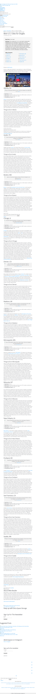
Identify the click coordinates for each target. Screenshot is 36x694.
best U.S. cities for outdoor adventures (12, 276)
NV (34, 682)
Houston (28, 687)
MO (31, 682)
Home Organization (3, 23)
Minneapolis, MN (23, 53)
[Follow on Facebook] (5, 610)
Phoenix (25, 687)
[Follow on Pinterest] (12, 610)
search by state (5, 15)
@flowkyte (19, 139)
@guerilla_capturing (19, 266)
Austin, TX (8, 55)
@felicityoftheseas (19, 462)
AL (1, 682)
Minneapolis (18, 352)
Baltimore (15, 687)
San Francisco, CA (23, 60)
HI (13, 682)
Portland (7, 470)
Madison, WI (8, 61)
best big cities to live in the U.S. (14, 353)
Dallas (31, 687)
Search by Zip (6, 215)
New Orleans (6, 430)
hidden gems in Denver (24, 279)
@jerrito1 (19, 91)
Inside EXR (2, 24)
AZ (2, 682)
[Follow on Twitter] (7, 610)
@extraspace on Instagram (13, 640)
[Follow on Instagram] (10, 610)
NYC (19, 233)
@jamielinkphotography (19, 222)
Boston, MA (8, 56)
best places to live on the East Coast (18, 187)
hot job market (27, 147)
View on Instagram (7, 641)
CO (5, 682)
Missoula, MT (22, 55)
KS (18, 682)
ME (22, 682)
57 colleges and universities (22, 102)
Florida (33, 687)
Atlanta (5, 99)
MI (26, 682)
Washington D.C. (23, 688)
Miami (11, 688)
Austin (12, 147)
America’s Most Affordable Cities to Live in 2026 (8, 634)
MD (23, 682)
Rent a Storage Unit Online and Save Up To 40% (8, 4)
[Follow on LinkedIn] (14, 659)
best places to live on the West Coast (24, 553)
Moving (1, 19)
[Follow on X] (7, 659)
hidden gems (6, 236)
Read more (2, 628)
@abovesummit (19, 179)
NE (32, 682)
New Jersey (9, 687)
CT (6, 682)
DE (8, 682)
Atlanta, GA (8, 53)
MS (29, 682)
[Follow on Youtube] (16, 659)
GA (12, 682)
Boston (5, 187)
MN (28, 682)
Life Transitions (3, 22)
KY (19, 682)
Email (5, 616)
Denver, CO (8, 60)
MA (25, 682)
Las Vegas (5, 687)
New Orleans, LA (23, 56)
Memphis (14, 688)
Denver (22, 274)
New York (18, 687)
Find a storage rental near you (18, 576)
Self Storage (2, 18)
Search (1, 13)
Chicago (5, 230)
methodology (6, 584)
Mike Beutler (10, 67)
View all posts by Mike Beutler (9, 601)
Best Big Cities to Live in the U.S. (6, 631)
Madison (16, 315)
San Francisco (9, 507)
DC (9, 682)
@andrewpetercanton (19, 344)
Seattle (29, 548)
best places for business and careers (22, 275)
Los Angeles (22, 687)
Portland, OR (22, 58)
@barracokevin (19, 422)
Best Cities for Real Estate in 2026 (6, 627)
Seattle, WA (22, 61)
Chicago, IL (8, 58)
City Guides (2, 21)
